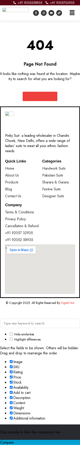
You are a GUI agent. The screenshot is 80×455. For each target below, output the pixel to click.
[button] (72, 13)
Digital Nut (67, 303)
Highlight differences (27, 339)
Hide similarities (23, 334)
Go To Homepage (40, 96)
